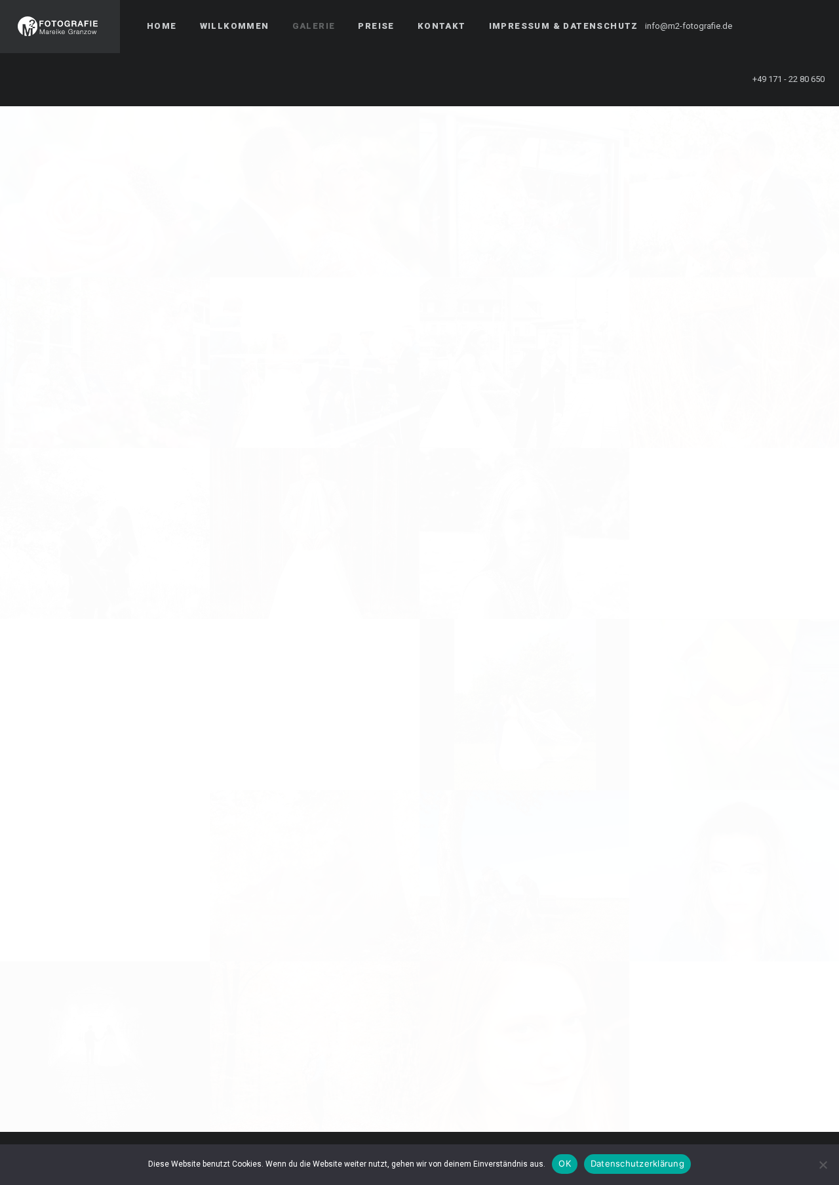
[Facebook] (763, 26)
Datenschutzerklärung (637, 1163)
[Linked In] (810, 26)
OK (564, 1163)
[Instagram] (787, 26)
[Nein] (822, 1164)
